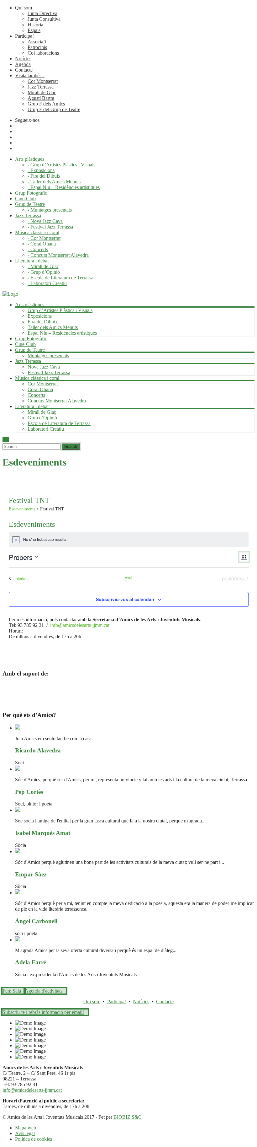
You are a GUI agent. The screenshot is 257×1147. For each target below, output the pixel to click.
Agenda (23, 64)
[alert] (129, 539)
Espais (34, 30)
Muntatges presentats (48, 355)
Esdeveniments (22, 509)
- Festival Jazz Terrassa (50, 226)
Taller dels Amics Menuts (53, 327)
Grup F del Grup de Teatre (54, 109)
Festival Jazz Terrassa (49, 372)
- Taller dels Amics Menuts (54, 181)
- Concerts (38, 249)
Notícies (23, 58)
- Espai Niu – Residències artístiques (64, 187)
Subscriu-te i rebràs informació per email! (43, 1012)
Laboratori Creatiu (46, 429)
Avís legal (25, 1133)
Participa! (24, 36)
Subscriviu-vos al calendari (125, 599)
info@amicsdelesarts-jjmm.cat (79, 625)
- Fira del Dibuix (44, 176)
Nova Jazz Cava (44, 366)
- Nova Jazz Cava (45, 221)
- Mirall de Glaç (43, 266)
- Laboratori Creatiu (47, 283)
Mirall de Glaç (42, 92)
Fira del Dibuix (43, 321)
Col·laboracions (43, 53)
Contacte (24, 70)
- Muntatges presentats (50, 210)
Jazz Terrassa (41, 86)
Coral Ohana (40, 389)
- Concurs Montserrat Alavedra (58, 255)
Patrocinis (37, 47)
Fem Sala (12, 991)
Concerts (36, 395)
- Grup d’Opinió (44, 272)
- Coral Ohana (42, 243)
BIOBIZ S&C (127, 1117)
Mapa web (25, 1127)
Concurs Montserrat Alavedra (57, 400)
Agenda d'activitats (43, 991)
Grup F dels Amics (46, 103)
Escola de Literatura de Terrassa (59, 423)
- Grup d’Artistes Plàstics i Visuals (61, 164)
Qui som (23, 7)
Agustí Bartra (41, 98)
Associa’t (37, 41)
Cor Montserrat (43, 81)
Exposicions (40, 316)
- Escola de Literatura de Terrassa (60, 277)
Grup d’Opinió (42, 417)
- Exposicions (41, 170)
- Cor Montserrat (44, 238)
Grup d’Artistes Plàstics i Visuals (60, 310)
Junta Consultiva (44, 19)
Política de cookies (33, 1139)
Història (35, 24)
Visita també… (30, 75)
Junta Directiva (42, 13)
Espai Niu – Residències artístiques (62, 333)
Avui (128, 577)
